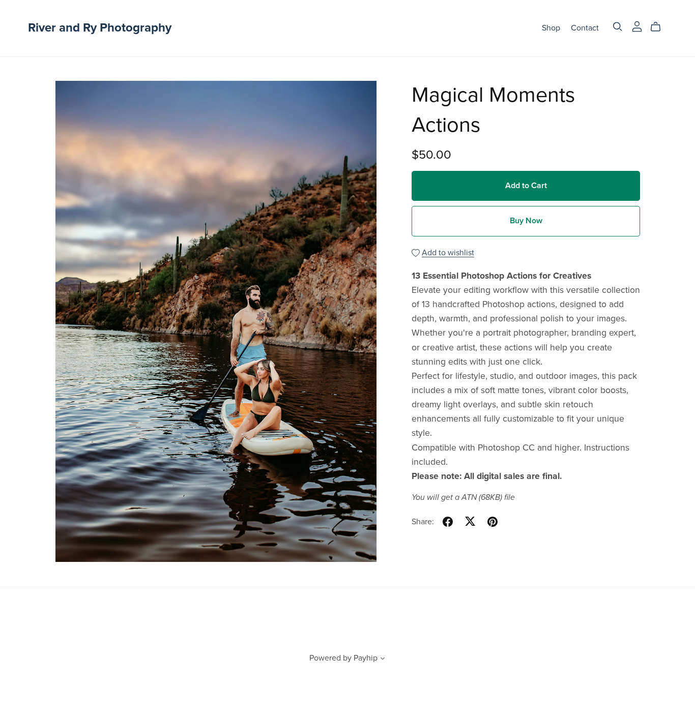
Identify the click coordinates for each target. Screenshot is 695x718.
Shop (551, 28)
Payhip (366, 658)
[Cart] (659, 27)
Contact (585, 28)
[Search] (617, 27)
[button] (383, 659)
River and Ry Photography (99, 27)
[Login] (637, 26)
